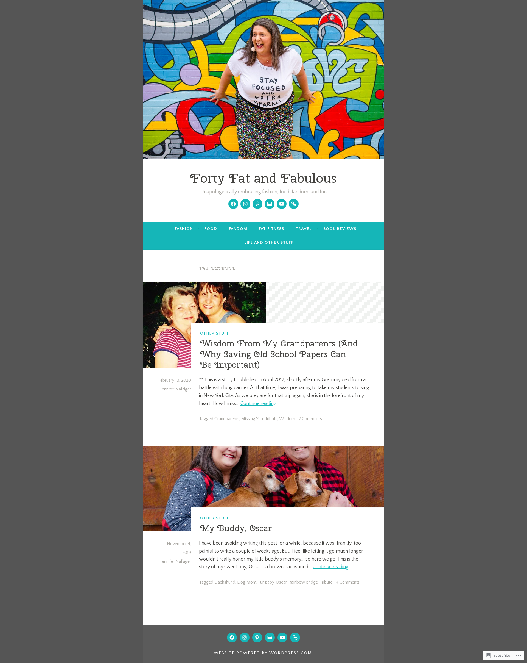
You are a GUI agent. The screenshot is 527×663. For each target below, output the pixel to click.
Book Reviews (339, 228)
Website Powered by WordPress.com (263, 653)
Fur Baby (266, 582)
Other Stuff (214, 333)
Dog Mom (246, 582)
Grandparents (226, 418)
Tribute (271, 418)
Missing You (252, 418)
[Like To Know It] (293, 204)
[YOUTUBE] (282, 637)
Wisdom (287, 418)
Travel (304, 228)
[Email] (269, 204)
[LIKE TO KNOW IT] (295, 637)
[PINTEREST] (257, 637)
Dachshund (224, 582)
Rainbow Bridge (303, 582)
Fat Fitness (271, 228)
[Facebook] (233, 204)
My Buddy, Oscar (236, 528)
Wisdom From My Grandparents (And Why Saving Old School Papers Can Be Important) (279, 354)
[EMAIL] (270, 637)
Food (210, 228)
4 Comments (348, 582)
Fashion (184, 228)
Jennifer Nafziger (176, 389)
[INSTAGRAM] (244, 637)
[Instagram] (245, 204)
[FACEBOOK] (232, 637)
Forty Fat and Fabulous (263, 178)
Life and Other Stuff (269, 242)
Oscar (281, 582)
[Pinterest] (257, 204)
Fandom (238, 228)
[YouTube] (281, 204)
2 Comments (310, 418)
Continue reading (258, 403)
